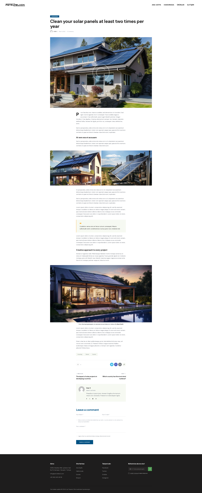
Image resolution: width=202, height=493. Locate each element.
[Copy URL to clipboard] (124, 364)
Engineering (54, 16)
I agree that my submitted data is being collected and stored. (94, 436)
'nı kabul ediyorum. (139, 473)
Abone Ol (150, 469)
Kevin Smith (120, 324)
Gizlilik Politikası (134, 473)
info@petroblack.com (57, 474)
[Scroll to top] (196, 487)
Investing (80, 354)
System (94, 354)
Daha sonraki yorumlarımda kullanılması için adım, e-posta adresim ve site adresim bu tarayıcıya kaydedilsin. (100, 420)
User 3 (88, 388)
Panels (87, 354)
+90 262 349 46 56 (56, 477)
